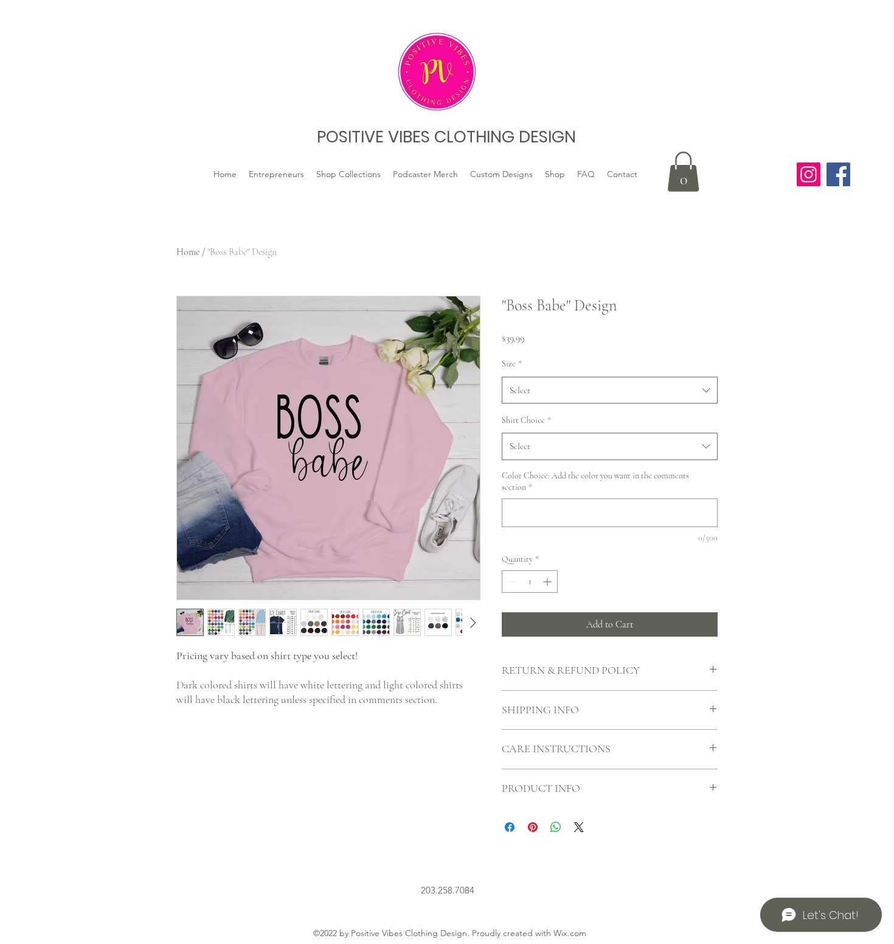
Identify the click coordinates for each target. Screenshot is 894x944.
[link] (683, 172)
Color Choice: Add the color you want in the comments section (595, 481)
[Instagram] (808, 174)
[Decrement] (511, 581)
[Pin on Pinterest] (532, 827)
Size (512, 363)
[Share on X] (579, 827)
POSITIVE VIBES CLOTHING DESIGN (446, 136)
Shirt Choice (526, 420)
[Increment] (548, 581)
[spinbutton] (530, 581)
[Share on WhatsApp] (556, 827)
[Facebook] (838, 174)
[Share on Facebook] (509, 827)
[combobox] (610, 390)
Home (187, 252)
